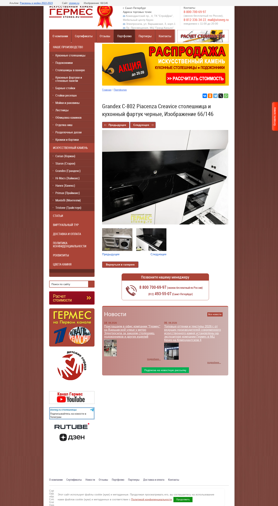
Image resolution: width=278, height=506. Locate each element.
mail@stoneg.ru (218, 19)
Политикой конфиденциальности (151, 499)
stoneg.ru (74, 3)
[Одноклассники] (210, 96)
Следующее (141, 124)
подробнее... (154, 359)
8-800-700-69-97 (195, 11)
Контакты (165, 36)
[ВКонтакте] (205, 96)
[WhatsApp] (226, 96)
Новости (115, 314)
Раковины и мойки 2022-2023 (36, 3)
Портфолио (124, 36)
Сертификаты (84, 36)
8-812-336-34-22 (195, 19)
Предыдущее (117, 124)
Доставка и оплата (153, 479)
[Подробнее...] (72, 329)
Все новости (214, 314)
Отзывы (105, 36)
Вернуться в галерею (120, 264)
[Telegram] (215, 96)
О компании (60, 36)
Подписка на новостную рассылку (165, 370)
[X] (220, 96)
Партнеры (145, 36)
